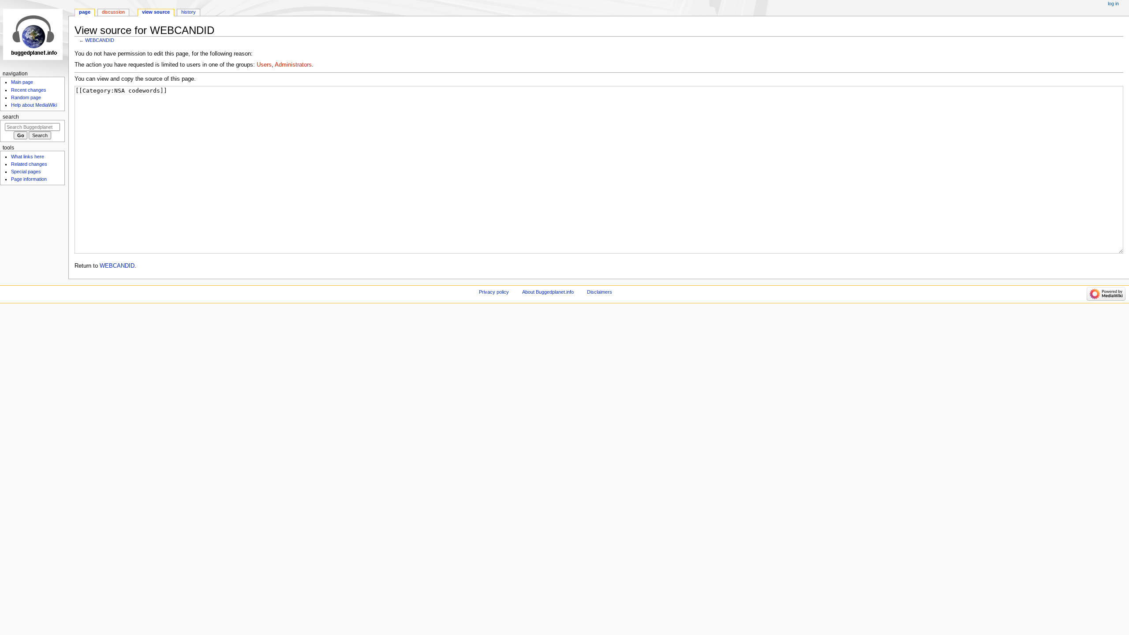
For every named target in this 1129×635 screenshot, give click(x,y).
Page (84, 12)
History (188, 12)
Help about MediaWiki (34, 105)
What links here (27, 156)
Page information (29, 179)
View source (156, 12)
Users (264, 65)
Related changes (29, 164)
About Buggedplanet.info (548, 292)
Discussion (113, 12)
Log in (1113, 3)
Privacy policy (494, 292)
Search (11, 117)
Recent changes (28, 90)
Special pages (26, 171)
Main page (22, 82)
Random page (26, 97)
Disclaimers (599, 292)
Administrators (293, 65)
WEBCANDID (99, 40)
